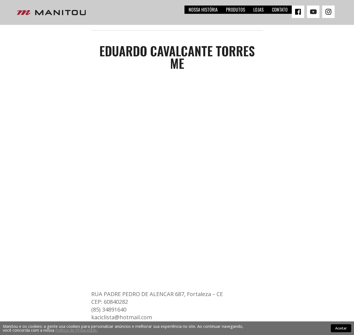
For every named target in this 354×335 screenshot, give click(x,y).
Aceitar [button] (341, 328)
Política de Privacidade (76, 330)
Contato (280, 9)
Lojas (258, 9)
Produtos (235, 9)
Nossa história (203, 9)
